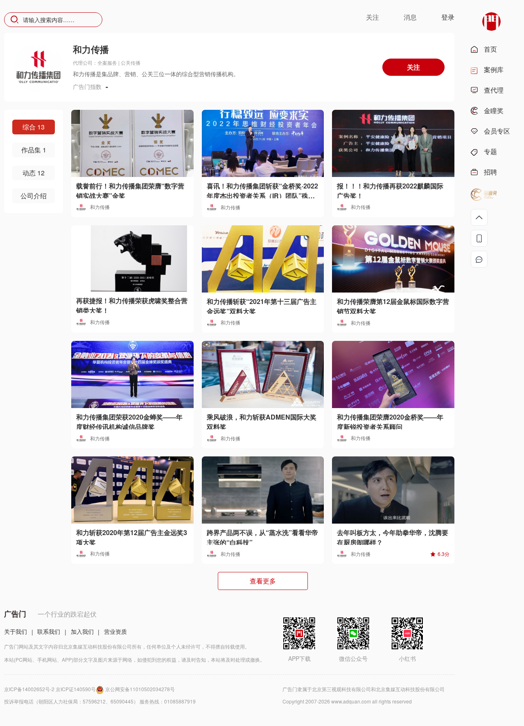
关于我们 (15, 631)
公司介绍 (33, 195)
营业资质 (115, 631)
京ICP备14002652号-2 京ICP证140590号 (50, 688)
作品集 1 (33, 149)
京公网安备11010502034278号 (140, 688)
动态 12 (34, 172)
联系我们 (48, 631)
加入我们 (82, 631)
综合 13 (34, 127)
